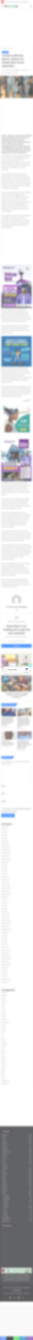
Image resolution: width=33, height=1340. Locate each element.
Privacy (25, 672)
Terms (28, 672)
